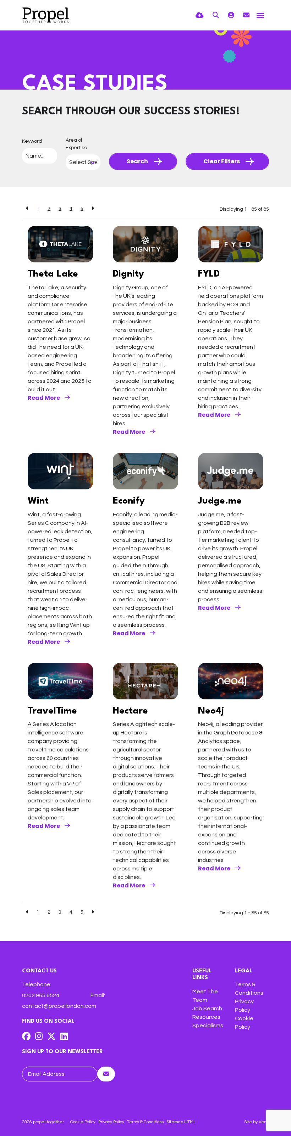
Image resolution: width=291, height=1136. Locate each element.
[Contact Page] (246, 15)
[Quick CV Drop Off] (200, 15)
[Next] (92, 209)
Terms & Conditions (145, 1122)
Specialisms (207, 1025)
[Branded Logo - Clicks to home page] (45, 15)
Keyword (32, 141)
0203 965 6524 (40, 995)
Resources (206, 1017)
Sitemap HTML (181, 1122)
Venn (264, 1122)
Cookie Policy (82, 1122)
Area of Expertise (76, 144)
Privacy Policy (111, 1122)
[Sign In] (231, 15)
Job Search (207, 1008)
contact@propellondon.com (59, 1006)
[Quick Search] (216, 15)
